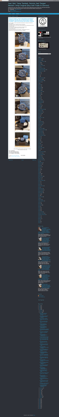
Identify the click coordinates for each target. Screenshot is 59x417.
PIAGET (39, 181)
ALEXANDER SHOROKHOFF (42, 69)
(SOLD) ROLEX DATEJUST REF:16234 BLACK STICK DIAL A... (43, 342)
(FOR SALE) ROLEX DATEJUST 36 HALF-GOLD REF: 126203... (44, 337)
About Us (17, 13)
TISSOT (39, 207)
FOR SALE (39, 125)
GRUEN (39, 139)
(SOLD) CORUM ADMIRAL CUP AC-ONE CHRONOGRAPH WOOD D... (44, 350)
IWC (38, 150)
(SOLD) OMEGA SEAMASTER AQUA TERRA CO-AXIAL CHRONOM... (44, 317)
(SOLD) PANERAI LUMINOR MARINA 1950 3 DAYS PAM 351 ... (44, 319)
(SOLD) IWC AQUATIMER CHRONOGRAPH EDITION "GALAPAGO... (44, 353)
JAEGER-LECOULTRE (41, 151)
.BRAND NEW (40, 58)
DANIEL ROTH (40, 110)
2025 (40, 306)
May (40, 392)
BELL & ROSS (40, 79)
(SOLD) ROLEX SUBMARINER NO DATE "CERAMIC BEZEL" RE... (44, 355)
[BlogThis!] (22, 155)
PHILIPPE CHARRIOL (41, 180)
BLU (38, 83)
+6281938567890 (18, 9)
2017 (40, 404)
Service (13, 13)
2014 (40, 408)
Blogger (34, 415)
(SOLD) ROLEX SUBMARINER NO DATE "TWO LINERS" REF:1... (44, 332)
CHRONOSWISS (40, 102)
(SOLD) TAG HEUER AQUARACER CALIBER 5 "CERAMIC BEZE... (43, 335)
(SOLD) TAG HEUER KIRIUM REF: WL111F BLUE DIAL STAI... (44, 322)
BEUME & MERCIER (41, 80)
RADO (39, 187)
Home (10, 13)
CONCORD (39, 106)
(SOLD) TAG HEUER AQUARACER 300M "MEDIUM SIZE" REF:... (44, 360)
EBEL (39, 116)
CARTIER (39, 94)
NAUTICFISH (40, 166)
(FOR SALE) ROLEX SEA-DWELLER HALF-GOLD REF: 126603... (44, 379)
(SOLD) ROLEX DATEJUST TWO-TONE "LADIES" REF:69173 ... (43, 314)
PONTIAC (39, 184)
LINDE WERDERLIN (41, 154)
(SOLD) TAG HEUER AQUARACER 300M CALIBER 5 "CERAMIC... (44, 347)
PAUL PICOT (40, 177)
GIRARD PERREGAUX (41, 135)
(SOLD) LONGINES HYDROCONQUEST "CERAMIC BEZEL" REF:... (44, 368)
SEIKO (39, 195)
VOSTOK (39, 217)
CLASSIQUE (40, 105)
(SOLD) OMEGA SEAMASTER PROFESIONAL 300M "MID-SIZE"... (44, 358)
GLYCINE (39, 136)
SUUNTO (39, 202)
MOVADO (39, 165)
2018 (40, 403)
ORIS (39, 172)
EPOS (39, 120)
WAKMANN (39, 218)
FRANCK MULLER (40, 128)
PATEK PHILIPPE (40, 176)
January (41, 397)
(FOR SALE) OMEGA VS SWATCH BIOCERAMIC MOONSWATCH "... (43, 325)
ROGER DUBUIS (40, 192)
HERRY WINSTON (40, 147)
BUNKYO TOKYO (40, 91)
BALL (39, 76)
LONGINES (39, 155)
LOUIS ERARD (40, 157)
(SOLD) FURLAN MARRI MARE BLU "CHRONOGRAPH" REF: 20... (44, 339)
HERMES (39, 146)
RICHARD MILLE (40, 191)
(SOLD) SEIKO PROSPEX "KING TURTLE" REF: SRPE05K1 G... (44, 373)
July (40, 390)
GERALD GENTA (40, 132)
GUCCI (39, 140)
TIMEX (39, 206)
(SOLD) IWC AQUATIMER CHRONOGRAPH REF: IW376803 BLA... (43, 386)
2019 (40, 402)
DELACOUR (39, 113)
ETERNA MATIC (40, 121)
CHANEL (39, 98)
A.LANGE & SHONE (41, 65)
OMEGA (16, 156)
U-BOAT (39, 210)
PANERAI (39, 173)
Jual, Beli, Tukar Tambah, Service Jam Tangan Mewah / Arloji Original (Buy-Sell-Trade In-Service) (28, 4)
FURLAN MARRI (40, 131)
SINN (39, 198)
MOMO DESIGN (40, 162)
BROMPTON (40, 88)
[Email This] (21, 155)
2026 (40, 305)
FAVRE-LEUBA (40, 124)
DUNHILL (39, 114)
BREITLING (39, 87)
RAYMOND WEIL (40, 188)
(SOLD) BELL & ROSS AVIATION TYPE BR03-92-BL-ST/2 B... (44, 383)
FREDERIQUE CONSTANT (41, 129)
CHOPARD (39, 99)
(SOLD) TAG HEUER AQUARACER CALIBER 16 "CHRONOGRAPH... (44, 376)
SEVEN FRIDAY (40, 196)
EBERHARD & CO (40, 117)
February (41, 396)
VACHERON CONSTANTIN (41, 214)
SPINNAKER (40, 199)
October (41, 312)
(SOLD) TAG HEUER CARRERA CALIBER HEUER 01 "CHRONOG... (44, 363)
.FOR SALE (12, 156)
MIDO (39, 161)
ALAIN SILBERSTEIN (41, 68)
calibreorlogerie (41, 295)
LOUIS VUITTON (40, 158)
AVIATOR (39, 72)
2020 (40, 401)
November (41, 311)
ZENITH (39, 221)
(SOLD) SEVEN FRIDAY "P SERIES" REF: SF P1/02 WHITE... (43, 371)
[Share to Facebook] (23, 155)
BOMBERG (39, 84)
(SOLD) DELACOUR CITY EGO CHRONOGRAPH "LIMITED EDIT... (44, 381)
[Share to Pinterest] (24, 155)
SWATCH (18, 156)
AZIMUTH (39, 73)
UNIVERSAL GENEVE (41, 213)
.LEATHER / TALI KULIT (41, 61)
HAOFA (39, 143)
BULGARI (39, 90)
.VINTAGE (39, 64)
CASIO (39, 95)
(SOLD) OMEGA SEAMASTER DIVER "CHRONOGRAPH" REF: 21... (44, 366)
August (41, 389)
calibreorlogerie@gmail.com (16, 11)
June (40, 391)
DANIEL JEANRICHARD (41, 109)
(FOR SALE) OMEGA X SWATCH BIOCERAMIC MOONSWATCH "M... (44, 330)
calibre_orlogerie (13, 10)
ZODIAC (39, 222)
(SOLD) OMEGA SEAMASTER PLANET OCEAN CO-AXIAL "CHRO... (44, 345)
